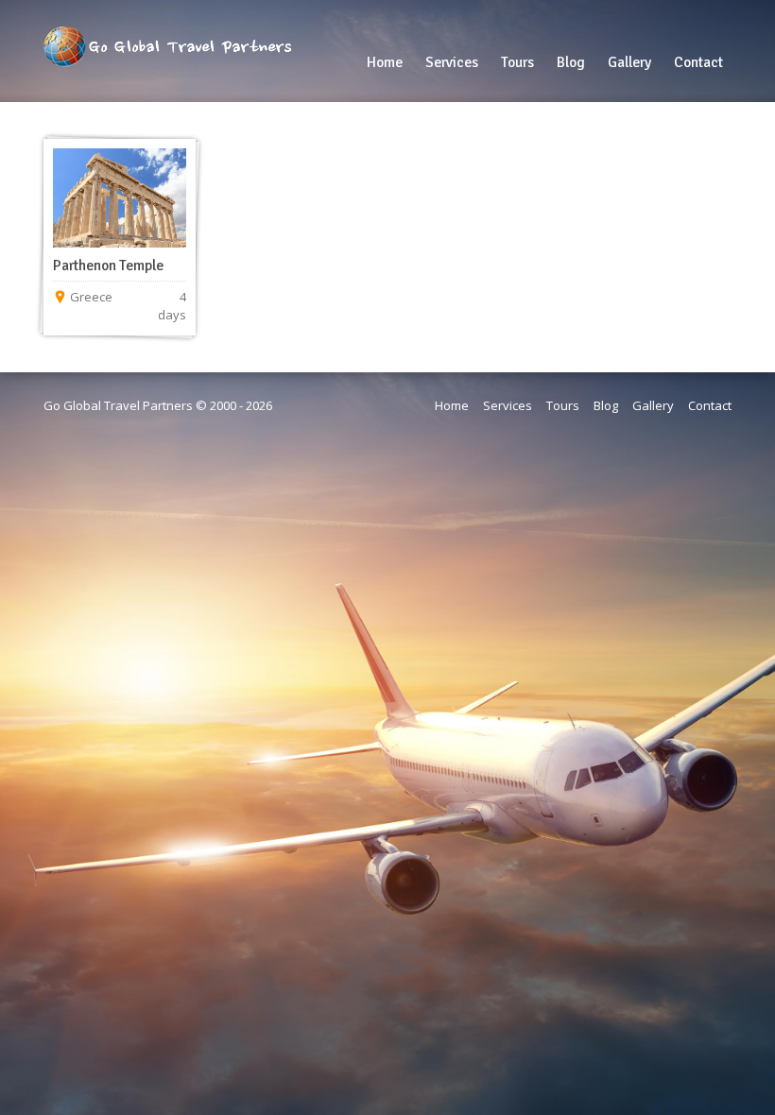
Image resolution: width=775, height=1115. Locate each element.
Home (452, 405)
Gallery (653, 405)
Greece (91, 296)
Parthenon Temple (108, 265)
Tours (562, 405)
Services (507, 405)
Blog (606, 405)
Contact (710, 405)
